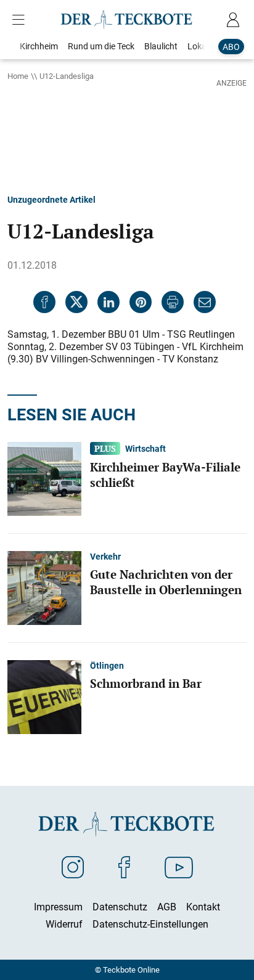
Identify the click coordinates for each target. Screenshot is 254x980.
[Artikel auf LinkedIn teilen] (108, 302)
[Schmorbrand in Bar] (44, 696)
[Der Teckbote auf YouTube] (179, 866)
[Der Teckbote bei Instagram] (73, 866)
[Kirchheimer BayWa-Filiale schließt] (44, 477)
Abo (231, 46)
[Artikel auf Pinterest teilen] (140, 302)
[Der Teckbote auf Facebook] (124, 866)
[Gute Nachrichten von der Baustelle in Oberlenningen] (44, 587)
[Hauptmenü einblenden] (21, 20)
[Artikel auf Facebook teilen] (44, 302)
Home (17, 75)
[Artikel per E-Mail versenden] (205, 302)
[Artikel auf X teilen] (76, 302)
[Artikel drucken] (173, 302)
